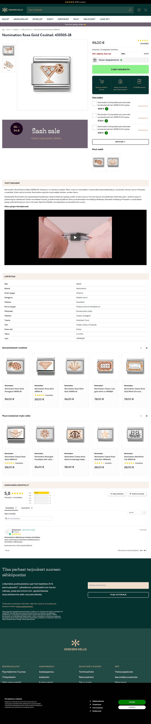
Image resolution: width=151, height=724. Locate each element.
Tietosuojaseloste (124, 672)
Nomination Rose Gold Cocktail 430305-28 (47, 30)
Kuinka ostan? (46, 682)
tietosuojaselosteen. (24, 607)
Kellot (5, 19)
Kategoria (16, 30)
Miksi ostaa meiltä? (11, 682)
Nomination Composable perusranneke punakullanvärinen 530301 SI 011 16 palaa (114, 104)
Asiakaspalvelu (46, 672)
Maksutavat (120, 682)
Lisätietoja (9, 277)
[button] (146, 348)
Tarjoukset (89, 19)
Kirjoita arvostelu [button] (138, 494)
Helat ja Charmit (26, 30)
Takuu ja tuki (85, 682)
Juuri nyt (105, 19)
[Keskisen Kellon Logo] (12, 9)
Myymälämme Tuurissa (14, 672)
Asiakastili (44, 677)
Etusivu (3, 30)
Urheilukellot (20, 19)
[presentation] (93, 58)
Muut (76, 19)
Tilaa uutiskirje (118, 595)
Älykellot (38, 19)
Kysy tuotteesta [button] (118, 494)
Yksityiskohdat (12, 183)
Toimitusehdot (86, 672)
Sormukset (63, 19)
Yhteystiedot (8, 677)
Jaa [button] (8, 550)
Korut (50, 19)
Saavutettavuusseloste (126, 677)
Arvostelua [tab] (10, 508)
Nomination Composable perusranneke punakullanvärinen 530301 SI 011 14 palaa (114, 128)
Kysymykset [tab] (25, 508)
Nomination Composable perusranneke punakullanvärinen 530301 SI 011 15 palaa (114, 116)
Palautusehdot (86, 677)
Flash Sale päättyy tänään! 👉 (75, 24)
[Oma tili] (139, 10)
